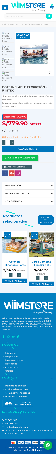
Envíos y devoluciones (16, 389)
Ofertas (9, 371)
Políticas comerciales (16, 396)
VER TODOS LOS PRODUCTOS (46, 219)
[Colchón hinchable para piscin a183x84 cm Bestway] (14, 245)
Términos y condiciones (17, 393)
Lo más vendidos (14, 360)
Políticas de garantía (15, 385)
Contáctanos (11, 367)
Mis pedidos (11, 356)
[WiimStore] (28, 7)
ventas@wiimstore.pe (16, 427)
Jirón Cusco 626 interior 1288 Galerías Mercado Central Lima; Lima (29, 432)
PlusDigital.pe (34, 450)
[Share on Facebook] (5, 173)
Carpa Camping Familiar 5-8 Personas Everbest (41, 263)
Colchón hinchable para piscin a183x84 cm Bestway (14, 263)
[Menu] (5, 7)
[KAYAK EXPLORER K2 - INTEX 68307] (52, 87)
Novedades (11, 363)
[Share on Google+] (12, 173)
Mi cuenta (10, 353)
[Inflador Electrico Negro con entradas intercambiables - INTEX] (47, 87)
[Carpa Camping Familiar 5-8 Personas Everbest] (41, 245)
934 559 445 (11, 423)
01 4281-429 (11, 420)
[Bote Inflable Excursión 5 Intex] (50, 73)
